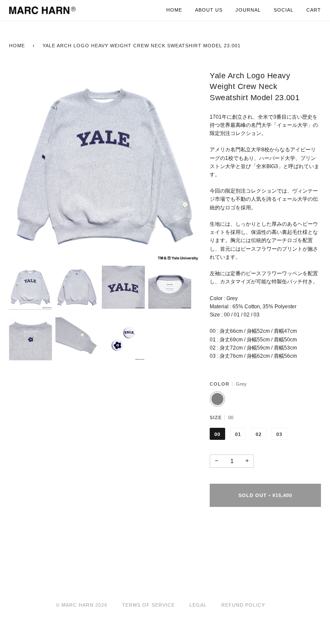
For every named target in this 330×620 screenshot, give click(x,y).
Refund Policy (243, 605)
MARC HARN (77, 605)
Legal (198, 605)
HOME (17, 45)
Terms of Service (148, 605)
